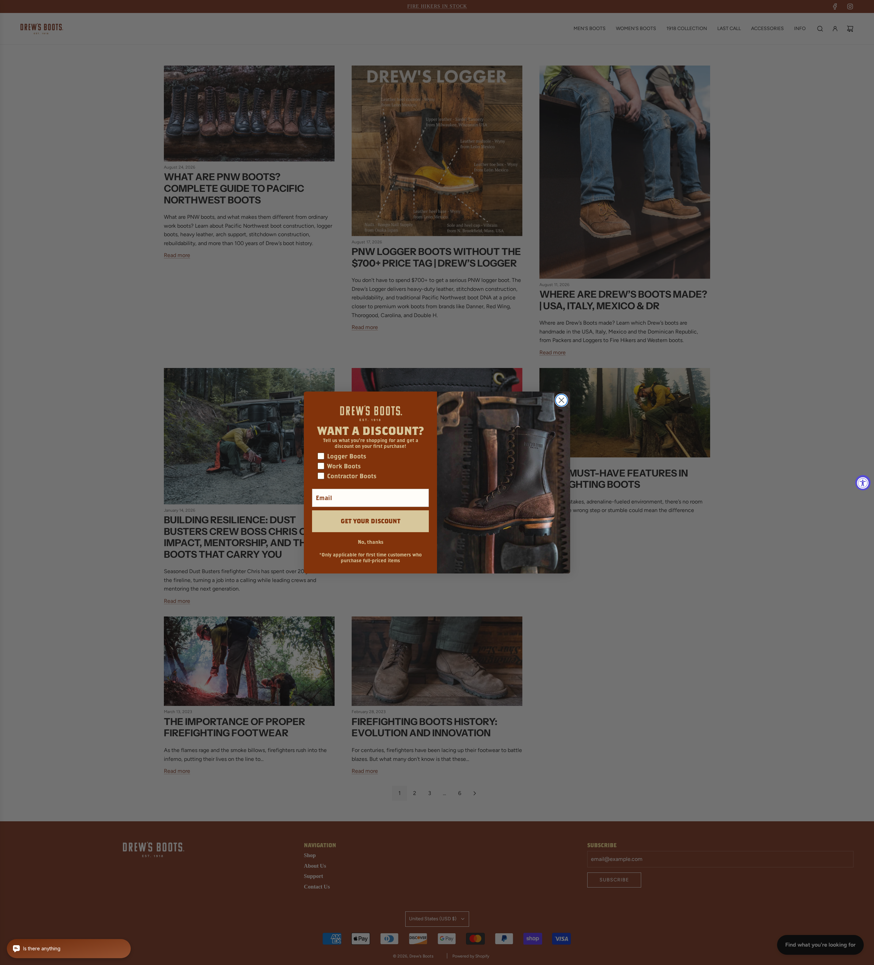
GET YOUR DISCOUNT (370, 521)
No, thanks (370, 542)
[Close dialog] (561, 400)
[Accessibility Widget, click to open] (863, 482)
